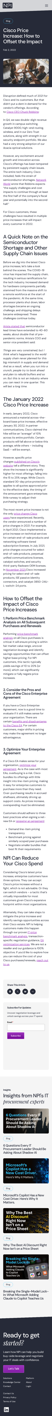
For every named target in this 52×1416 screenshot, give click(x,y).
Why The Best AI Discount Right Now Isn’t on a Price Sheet (25, 1246)
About (29, 1382)
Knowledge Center (12, 1382)
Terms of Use (9, 1401)
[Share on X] (17, 991)
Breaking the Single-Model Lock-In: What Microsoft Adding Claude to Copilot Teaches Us (26, 1294)
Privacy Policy (9, 1397)
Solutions (7, 1378)
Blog (8, 21)
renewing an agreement (30, 821)
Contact (7, 1386)
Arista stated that (14, 326)
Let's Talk (13, 1368)
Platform (30, 1378)
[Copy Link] (33, 991)
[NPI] (7, 5)
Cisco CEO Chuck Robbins (23, 111)
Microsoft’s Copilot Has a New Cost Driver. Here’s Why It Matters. (23, 1198)
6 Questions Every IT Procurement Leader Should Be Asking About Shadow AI (24, 1149)
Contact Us (8, 1393)
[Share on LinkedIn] (10, 991)
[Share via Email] (25, 991)
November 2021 (15, 569)
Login (28, 1386)
